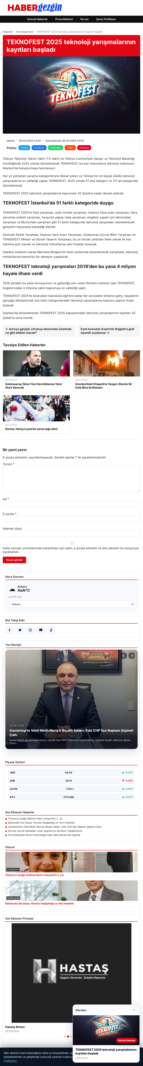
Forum (84, 19)
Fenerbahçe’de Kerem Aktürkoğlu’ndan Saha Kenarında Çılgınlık (44, 834)
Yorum (8, 464)
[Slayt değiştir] (65, 1036)
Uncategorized (24, 31)
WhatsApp (55, 147)
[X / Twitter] (20, 630)
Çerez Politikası (106, 19)
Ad (6, 499)
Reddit (70, 147)
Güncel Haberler (37, 19)
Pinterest (84, 147)
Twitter (24, 147)
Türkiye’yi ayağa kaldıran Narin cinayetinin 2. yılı (35, 818)
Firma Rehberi (64, 19)
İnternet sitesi (12, 528)
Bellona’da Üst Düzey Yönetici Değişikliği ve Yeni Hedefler (41, 822)
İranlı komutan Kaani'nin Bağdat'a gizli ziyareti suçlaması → (107, 331)
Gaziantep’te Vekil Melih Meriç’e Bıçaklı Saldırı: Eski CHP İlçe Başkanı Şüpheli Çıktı (54, 826)
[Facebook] (9, 630)
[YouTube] (40, 630)
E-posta (9, 514)
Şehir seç (15, 596)
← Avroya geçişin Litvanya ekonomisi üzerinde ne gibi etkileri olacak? (38, 331)
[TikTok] (51, 630)
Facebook (39, 147)
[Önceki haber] (124, 655)
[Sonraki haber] (131, 655)
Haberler (8, 31)
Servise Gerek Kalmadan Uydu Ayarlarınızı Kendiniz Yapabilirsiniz (45, 830)
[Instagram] (30, 630)
